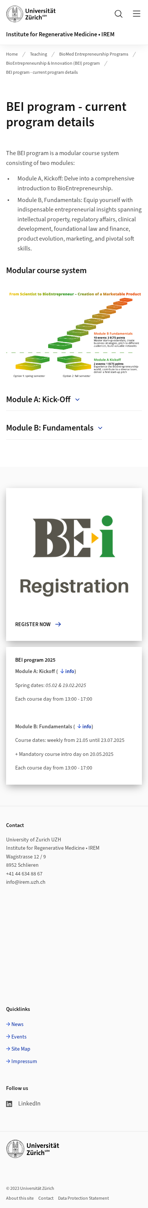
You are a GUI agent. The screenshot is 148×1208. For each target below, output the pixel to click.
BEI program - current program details (42, 72)
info (69, 671)
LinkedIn (29, 1103)
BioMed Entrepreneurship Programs (93, 54)
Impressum (24, 1061)
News (17, 1024)
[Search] (118, 14)
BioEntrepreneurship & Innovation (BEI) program (53, 63)
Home (12, 54)
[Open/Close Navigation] (137, 14)
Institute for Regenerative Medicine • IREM (60, 34)
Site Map (20, 1049)
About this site (20, 1198)
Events (19, 1037)
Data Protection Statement (83, 1198)
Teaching (38, 54)
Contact (46, 1198)
